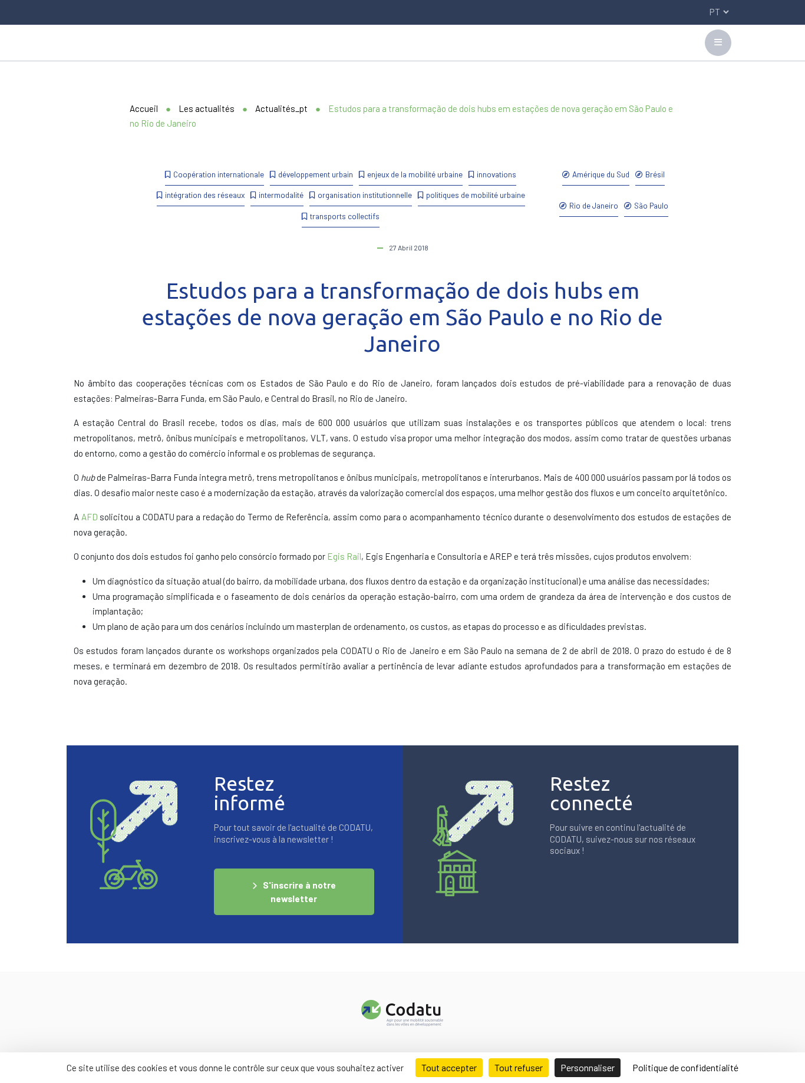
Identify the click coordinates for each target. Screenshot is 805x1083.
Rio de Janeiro (593, 205)
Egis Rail (344, 556)
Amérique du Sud (600, 174)
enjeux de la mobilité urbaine (415, 174)
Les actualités (207, 108)
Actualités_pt (281, 108)
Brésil (655, 174)
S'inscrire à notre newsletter (299, 892)
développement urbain (315, 174)
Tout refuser (518, 1067)
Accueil (144, 108)
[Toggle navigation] (718, 42)
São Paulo (651, 205)
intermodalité (281, 195)
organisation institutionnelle (365, 195)
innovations (496, 174)
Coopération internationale (218, 174)
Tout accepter (449, 1067)
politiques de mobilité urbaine (475, 195)
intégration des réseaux (205, 195)
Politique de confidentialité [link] (685, 1067)
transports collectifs (345, 216)
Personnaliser (587, 1067)
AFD (89, 516)
